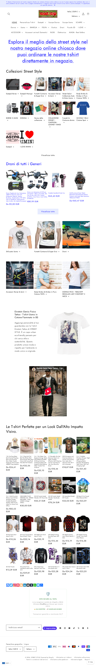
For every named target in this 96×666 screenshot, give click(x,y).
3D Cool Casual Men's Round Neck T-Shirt (26, 535)
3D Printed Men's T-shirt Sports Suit (54, 567)
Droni (64, 252)
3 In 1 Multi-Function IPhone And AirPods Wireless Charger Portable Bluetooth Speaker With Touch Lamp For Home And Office (12, 501)
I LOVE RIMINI (25, 147)
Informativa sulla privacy (82, 657)
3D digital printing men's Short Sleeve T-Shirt (68, 536)
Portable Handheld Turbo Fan (56, 193)
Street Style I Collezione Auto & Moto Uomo (68, 96)
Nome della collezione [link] (38, 119)
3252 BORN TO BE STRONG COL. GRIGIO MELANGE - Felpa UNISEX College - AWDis (26, 499)
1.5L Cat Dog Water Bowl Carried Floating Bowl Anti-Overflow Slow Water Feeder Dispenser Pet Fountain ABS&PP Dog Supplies (12, 460)
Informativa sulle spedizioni (59, 659)
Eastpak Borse (11, 94)
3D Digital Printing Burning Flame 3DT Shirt (53, 536)
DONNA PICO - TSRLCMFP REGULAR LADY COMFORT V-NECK (73, 294)
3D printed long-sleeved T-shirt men (39, 567)
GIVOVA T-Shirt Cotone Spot (82, 119)
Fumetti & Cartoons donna (68, 119)
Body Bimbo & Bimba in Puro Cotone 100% (81, 96)
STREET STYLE (35, 657)
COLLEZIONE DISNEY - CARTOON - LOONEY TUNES (54, 121)
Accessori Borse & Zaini (54, 95)
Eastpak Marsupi (26, 94)
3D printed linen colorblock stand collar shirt (26, 568)
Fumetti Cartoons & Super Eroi (40, 95)
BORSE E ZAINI (12, 118)
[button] (8, 14)
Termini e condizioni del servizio (37, 659)
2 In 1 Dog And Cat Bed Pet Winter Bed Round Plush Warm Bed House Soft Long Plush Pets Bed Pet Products (26, 459)
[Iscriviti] (38, 627)
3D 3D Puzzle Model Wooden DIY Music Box (41, 497)
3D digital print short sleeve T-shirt (40, 535)
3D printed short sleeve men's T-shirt (69, 567)
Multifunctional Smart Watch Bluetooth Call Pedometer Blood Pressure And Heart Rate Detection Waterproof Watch (79, 195)
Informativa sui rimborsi (64, 657)
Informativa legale (76, 659)
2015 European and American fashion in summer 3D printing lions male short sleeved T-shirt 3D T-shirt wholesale (68, 460)
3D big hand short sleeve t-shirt (11, 535)
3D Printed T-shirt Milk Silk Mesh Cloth (82, 567)
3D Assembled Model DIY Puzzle (68, 497)
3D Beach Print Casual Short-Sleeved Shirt (82, 497)
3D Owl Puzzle (10, 567)
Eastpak (9, 147)
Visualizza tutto (48, 155)
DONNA (23, 118)
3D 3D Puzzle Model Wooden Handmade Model (54, 498)
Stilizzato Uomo (12, 252)
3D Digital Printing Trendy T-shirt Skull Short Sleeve (81, 536)
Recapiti (87, 659)
